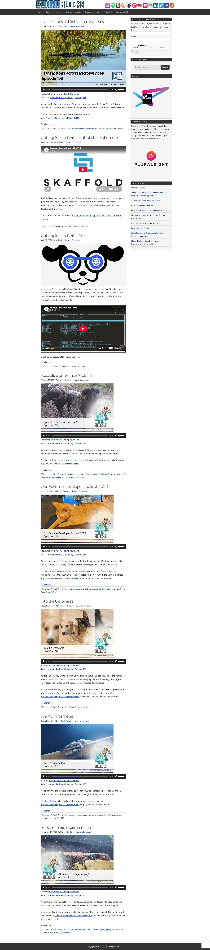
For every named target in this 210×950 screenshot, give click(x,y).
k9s (99, 589)
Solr (75, 477)
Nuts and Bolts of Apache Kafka (144, 223)
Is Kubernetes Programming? (66, 827)
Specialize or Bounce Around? (66, 375)
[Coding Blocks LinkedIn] (155, 7)
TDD (49, 932)
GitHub (71, 707)
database (93, 474)
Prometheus (45, 477)
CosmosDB (85, 474)
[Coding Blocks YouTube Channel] (145, 7)
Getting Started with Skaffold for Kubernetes (80, 137)
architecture (73, 128)
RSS (84, 97)
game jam (78, 815)
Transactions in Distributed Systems (72, 21)
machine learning (47, 818)
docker (101, 128)
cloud (80, 128)
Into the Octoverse (57, 600)
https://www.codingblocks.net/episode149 (60, 578)
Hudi (100, 474)
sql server (80, 477)
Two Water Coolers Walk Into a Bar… (146, 200)
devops (69, 226)
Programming (55, 366)
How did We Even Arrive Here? (143, 205)
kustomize (115, 589)
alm (69, 929)
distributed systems (90, 128)
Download (74, 93)
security (43, 932)
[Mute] (115, 89)
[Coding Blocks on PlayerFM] (118, 7)
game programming (90, 815)
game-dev (102, 815)
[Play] (44, 89)
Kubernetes (109, 128)
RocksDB (69, 477)
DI (100, 929)
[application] (83, 89)
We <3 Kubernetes (57, 715)
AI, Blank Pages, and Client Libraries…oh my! (149, 210)
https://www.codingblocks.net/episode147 (60, 804)
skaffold (85, 226)
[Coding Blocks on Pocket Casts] (134, 7)
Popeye (122, 589)
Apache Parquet (74, 474)
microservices (119, 128)
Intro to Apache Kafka (140, 228)
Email (133, 36)
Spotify (69, 97)
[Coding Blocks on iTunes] (107, 7)
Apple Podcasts (57, 97)
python (86, 707)
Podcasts (53, 128)
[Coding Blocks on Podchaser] (129, 7)
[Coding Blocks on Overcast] (123, 7)
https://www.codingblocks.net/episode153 (60, 463)
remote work (60, 477)
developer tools (74, 589)
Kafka (104, 474)
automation (76, 929)
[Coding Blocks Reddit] (171, 7)
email (103, 929)
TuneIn (78, 97)
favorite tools (86, 589)
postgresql (121, 474)
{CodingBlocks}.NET (60, 4)
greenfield (110, 929)
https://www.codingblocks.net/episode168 (60, 117)
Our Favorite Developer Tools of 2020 (74, 486)
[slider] (121, 89)
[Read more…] (47, 124)
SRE (62, 818)
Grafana (95, 589)
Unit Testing (55, 932)
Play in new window (58, 93)
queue (52, 477)
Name (133, 30)
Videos (53, 226)
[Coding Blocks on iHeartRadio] (139, 7)
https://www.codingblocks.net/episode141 (73, 915)
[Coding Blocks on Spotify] (112, 7)
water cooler (66, 932)
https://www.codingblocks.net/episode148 (60, 696)
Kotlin (109, 815)
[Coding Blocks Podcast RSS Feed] (150, 7)
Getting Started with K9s (62, 235)
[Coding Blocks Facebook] (166, 7)
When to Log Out (138, 187)
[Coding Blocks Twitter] (161, 7)
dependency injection (90, 929)
